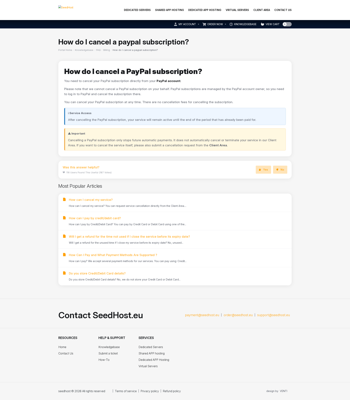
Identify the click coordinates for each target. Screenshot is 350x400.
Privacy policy (150, 391)
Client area (261, 9)
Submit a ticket (108, 353)
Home (62, 347)
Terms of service (126, 391)
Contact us (283, 9)
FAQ (98, 49)
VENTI (283, 391)
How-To (104, 360)
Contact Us (65, 353)
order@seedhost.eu (238, 315)
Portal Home (65, 49)
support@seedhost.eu (273, 315)
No (282, 169)
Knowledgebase (84, 49)
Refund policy (172, 391)
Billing (106, 49)
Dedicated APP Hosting (204, 9)
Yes (265, 169)
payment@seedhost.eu (202, 315)
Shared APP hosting (169, 9)
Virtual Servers (237, 9)
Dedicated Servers (137, 9)
